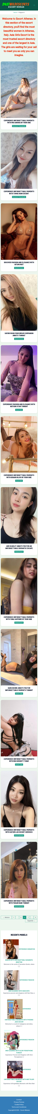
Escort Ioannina (19, 835)
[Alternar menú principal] (34, 5)
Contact (19, 1100)
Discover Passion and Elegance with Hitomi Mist (19, 263)
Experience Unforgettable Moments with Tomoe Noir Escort (19, 192)
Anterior (6, 917)
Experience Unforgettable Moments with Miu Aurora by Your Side (19, 121)
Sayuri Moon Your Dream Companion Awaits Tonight (19, 334)
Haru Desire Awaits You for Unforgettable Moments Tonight (19, 689)
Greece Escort (19, 551)
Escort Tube (19, 693)
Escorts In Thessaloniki (19, 126)
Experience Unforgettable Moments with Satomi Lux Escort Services (19, 831)
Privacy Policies (19, 1102)
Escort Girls (19, 410)
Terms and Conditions (19, 1107)
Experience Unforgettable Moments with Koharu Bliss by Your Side (19, 476)
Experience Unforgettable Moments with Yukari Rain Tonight (19, 902)
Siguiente (31, 921)
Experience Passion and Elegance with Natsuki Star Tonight (19, 405)
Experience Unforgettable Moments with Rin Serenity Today (19, 760)
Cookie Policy (19, 1104)
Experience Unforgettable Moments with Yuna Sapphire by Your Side (19, 618)
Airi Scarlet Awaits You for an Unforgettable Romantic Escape (19, 547)
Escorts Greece (19, 268)
